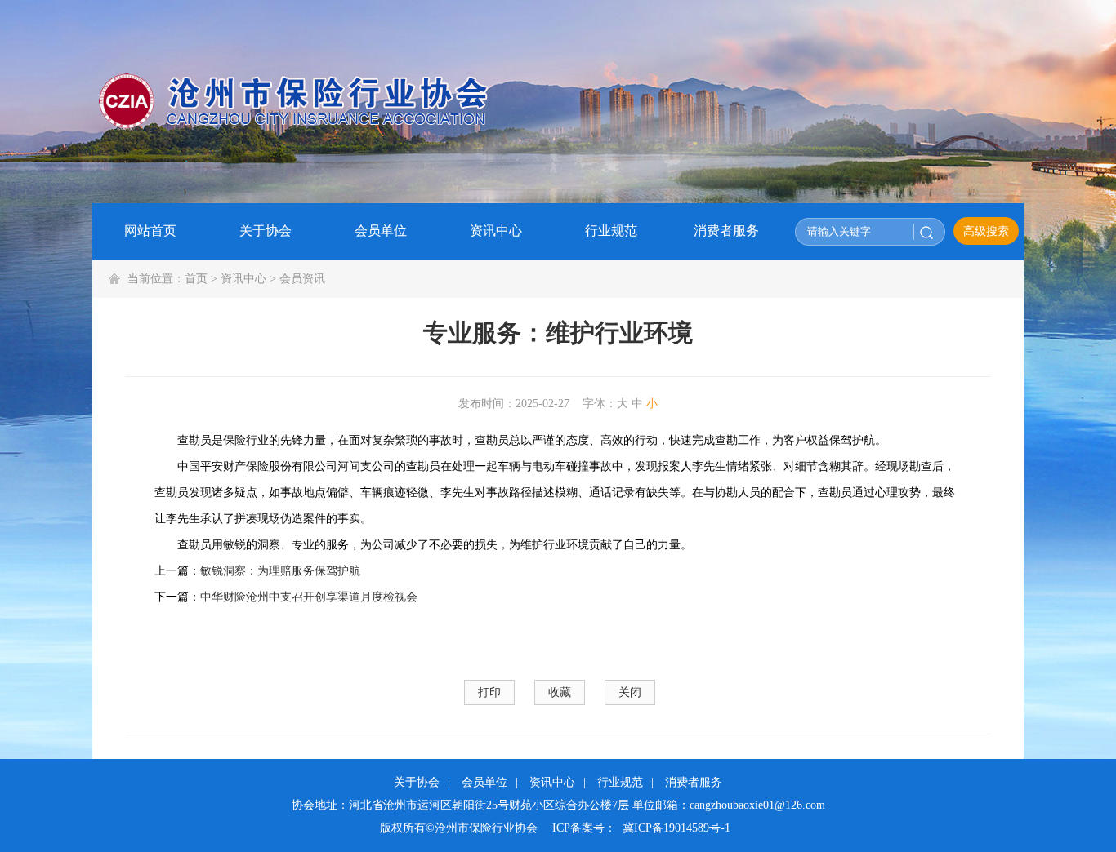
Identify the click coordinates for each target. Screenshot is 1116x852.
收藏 (559, 692)
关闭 (629, 692)
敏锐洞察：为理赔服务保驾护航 (280, 571)
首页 (196, 279)
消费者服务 (693, 782)
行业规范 (620, 782)
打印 (489, 692)
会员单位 (484, 782)
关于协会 (417, 782)
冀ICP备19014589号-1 (676, 828)
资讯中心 (243, 279)
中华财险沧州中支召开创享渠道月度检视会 (308, 597)
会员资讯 (302, 279)
